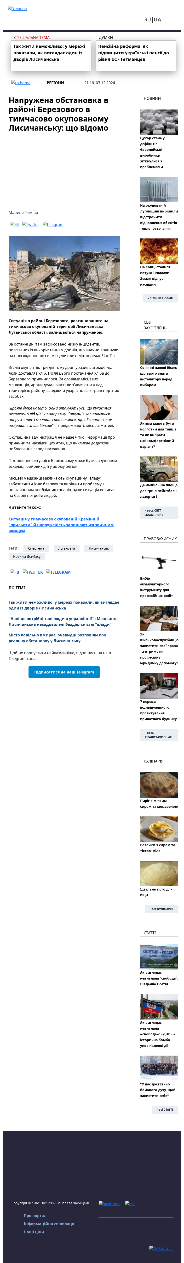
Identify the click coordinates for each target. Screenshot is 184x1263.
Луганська (66, 548)
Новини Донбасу (26, 556)
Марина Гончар (23, 212)
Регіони (55, 82)
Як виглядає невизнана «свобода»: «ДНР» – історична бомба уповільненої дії (157, 1034)
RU (147, 19)
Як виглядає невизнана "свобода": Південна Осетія (159, 978)
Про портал (35, 1215)
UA (157, 19)
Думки (106, 37)
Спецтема (36, 548)
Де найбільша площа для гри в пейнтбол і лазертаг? (159, 491)
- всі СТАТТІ (165, 1110)
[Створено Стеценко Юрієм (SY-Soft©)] (161, 1248)
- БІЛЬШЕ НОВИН (160, 298)
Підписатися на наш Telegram (64, 672)
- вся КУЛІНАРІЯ (161, 909)
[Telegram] (53, 224)
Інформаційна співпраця (49, 1223)
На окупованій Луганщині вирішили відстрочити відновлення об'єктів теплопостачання (159, 217)
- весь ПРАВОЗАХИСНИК (158, 735)
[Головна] (17, 8)
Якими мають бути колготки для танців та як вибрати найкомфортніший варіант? (158, 435)
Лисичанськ (99, 548)
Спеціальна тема (32, 37)
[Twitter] (30, 224)
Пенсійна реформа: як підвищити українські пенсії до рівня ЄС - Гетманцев (133, 52)
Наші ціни (34, 1232)
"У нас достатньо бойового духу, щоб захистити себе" (157, 1090)
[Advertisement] (64, 168)
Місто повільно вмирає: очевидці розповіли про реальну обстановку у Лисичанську (57, 637)
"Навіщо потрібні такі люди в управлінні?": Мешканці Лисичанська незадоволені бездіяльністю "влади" (63, 621)
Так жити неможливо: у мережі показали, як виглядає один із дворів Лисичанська (49, 52)
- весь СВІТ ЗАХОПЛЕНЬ (154, 512)
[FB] (15, 224)
